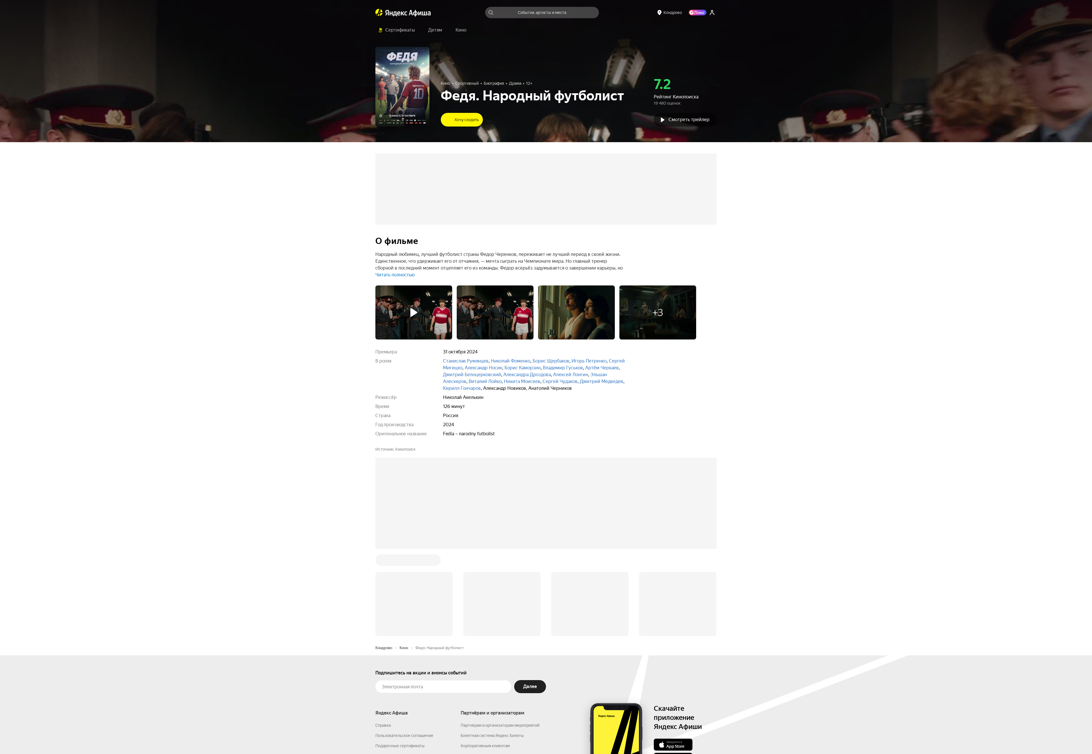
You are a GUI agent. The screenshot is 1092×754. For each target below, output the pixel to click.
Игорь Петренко (589, 361)
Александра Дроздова (527, 374)
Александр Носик (483, 367)
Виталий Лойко (485, 381)
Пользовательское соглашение (404, 649)
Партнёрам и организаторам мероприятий (500, 639)
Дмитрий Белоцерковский (472, 374)
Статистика (470, 737)
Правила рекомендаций (397, 690)
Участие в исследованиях (399, 680)
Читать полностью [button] (395, 274)
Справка (383, 639)
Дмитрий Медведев (601, 381)
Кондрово (383, 562)
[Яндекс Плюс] (697, 12)
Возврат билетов (391, 670)
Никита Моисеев (522, 381)
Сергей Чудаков (560, 381)
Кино (404, 562)
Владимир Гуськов (563, 367)
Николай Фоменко (510, 361)
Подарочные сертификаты (400, 659)
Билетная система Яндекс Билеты (492, 649)
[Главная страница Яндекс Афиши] (379, 12)
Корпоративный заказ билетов (489, 670)
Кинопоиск (405, 449)
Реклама (495, 737)
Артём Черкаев (602, 367)
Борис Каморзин (522, 367)
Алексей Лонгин (570, 374)
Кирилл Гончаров (462, 388)
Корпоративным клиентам (485, 659)
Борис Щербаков (551, 361)
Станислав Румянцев (466, 361)
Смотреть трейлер (689, 119)
